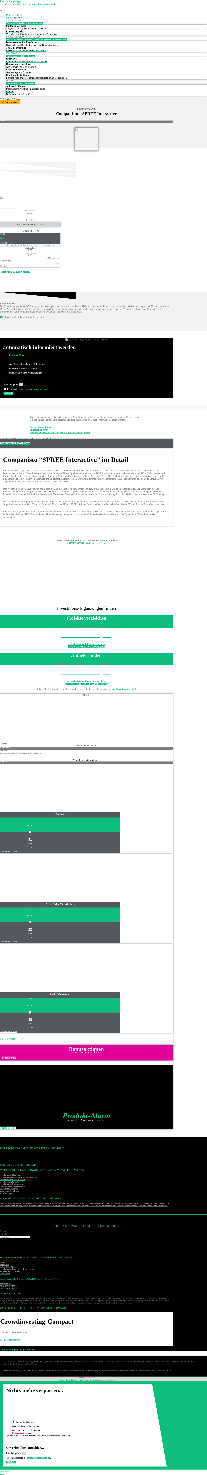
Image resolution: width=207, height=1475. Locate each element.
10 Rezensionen (12, 1339)
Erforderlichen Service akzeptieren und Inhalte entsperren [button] (60, 432)
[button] (4, 743)
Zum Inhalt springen (10, 1)
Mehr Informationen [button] (41, 427)
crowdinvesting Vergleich (123, 689)
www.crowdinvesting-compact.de (70, 1380)
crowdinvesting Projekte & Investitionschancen (18, 1177)
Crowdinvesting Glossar (9, 1191)
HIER (3, 317)
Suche (3, 1231)
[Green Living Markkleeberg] (26, 899)
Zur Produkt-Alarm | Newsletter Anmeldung (32, 1148)
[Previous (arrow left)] (1, 1474)
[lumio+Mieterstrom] (26, 989)
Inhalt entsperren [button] (39, 429)
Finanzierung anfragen (9, 1189)
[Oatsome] (26, 809)
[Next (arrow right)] (3, 1474)
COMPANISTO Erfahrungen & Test (86, 543)
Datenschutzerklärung (36, 389)
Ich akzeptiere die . (27, 389)
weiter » (12, 1038)
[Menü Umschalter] (1, 10)
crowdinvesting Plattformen (11, 1175)
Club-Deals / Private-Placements (12, 1186)
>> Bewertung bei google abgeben (17, 1349)
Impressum (4, 1265)
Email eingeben (11, 384)
